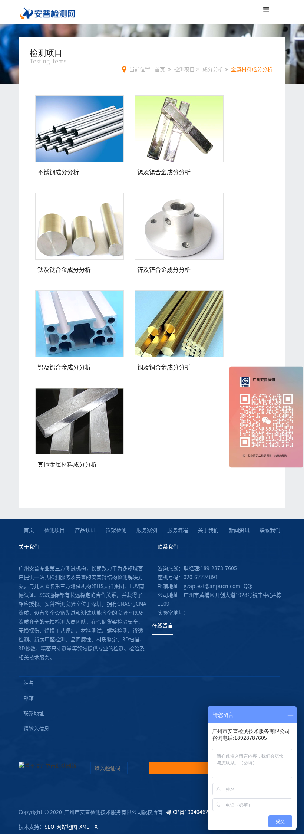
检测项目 (184, 69)
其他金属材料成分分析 (67, 464)
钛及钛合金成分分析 (64, 269)
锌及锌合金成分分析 (164, 269)
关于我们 (208, 529)
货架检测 (116, 529)
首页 (160, 69)
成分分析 (212, 69)
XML (84, 826)
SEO (49, 826)
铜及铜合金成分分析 (164, 366)
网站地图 (66, 826)
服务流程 (177, 529)
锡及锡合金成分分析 (164, 171)
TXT (96, 826)
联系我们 (270, 529)
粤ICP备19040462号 (190, 811)
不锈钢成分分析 (58, 171)
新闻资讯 (239, 529)
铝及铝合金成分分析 (64, 366)
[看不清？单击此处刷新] (47, 768)
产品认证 (85, 529)
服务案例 (146, 529)
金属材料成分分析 (251, 69)
